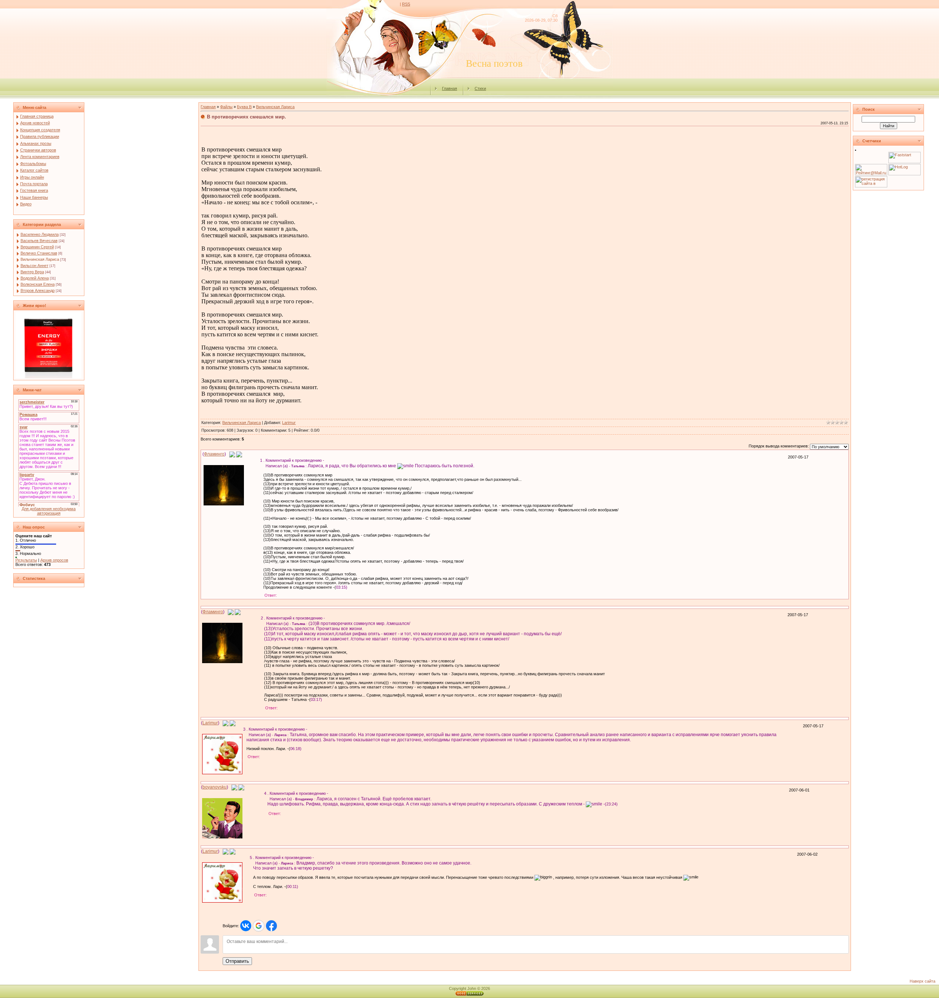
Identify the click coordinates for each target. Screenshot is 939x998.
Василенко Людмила (40, 234)
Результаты (26, 560)
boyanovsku (214, 787)
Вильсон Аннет (34, 265)
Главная (449, 88)
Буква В (244, 107)
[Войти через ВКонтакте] (245, 925)
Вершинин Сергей (37, 247)
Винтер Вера (32, 272)
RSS (406, 4)
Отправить (237, 961)
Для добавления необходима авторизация (49, 511)
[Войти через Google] (258, 926)
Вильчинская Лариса (40, 259)
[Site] (239, 454)
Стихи (480, 88)
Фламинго (214, 454)
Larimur (289, 422)
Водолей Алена (35, 278)
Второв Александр (38, 290)
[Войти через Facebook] (271, 925)
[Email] (232, 454)
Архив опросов (54, 560)
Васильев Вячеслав (39, 240)
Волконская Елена (38, 284)
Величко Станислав (39, 253)
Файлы (226, 107)
